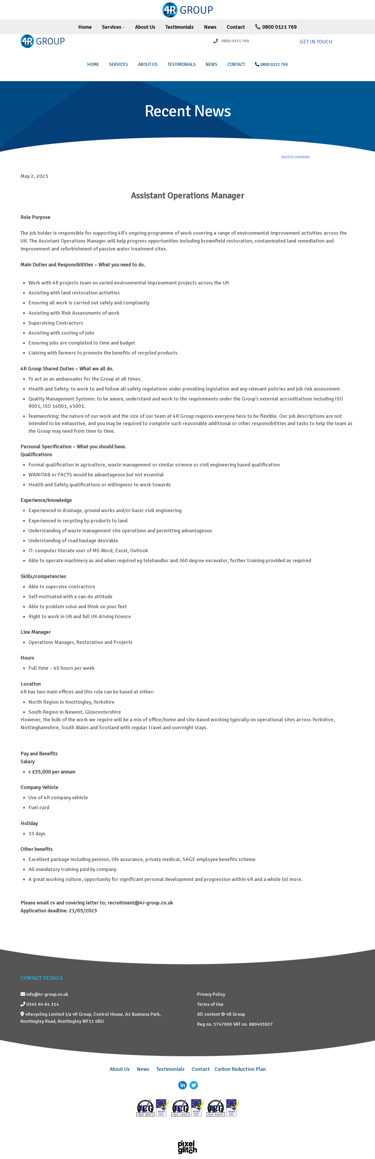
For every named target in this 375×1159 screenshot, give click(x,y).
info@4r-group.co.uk (46, 994)
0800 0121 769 (279, 27)
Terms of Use (210, 1004)
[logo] (59, 41)
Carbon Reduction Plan (240, 1069)
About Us (145, 27)
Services (112, 27)
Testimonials (180, 27)
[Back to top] (361, 1140)
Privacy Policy (211, 994)
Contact (236, 27)
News (210, 27)
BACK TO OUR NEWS (296, 157)
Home (85, 27)
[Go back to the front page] (187, 10)
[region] (187, 117)
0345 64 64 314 (42, 1004)
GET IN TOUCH (316, 41)
